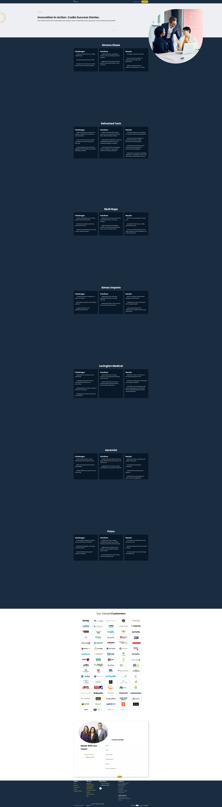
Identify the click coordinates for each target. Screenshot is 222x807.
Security (97, 803)
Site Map (102, 803)
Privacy (93, 803)
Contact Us (144, 1)
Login (87, 796)
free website (145, 805)
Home (75, 783)
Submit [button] (119, 776)
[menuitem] (97, 1)
